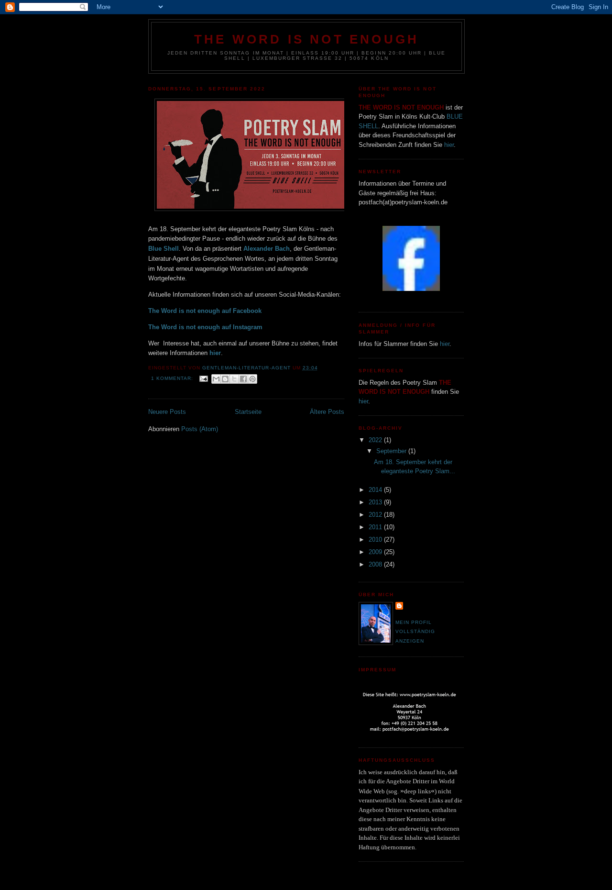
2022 (376, 440)
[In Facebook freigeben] (243, 379)
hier (449, 144)
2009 (376, 552)
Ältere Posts (327, 411)
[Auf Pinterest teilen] (252, 379)
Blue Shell (163, 248)
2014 (376, 489)
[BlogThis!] (225, 379)
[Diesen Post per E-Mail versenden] (216, 379)
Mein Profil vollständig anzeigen (415, 632)
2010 (376, 539)
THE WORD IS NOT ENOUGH (306, 39)
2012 (376, 514)
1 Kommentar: (173, 378)
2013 (376, 502)
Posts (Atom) (199, 429)
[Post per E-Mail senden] (203, 378)
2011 (376, 527)
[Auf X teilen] (234, 379)
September (392, 451)
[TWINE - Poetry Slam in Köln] (411, 288)
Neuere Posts (167, 411)
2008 (376, 564)
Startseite (248, 411)
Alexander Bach (266, 248)
